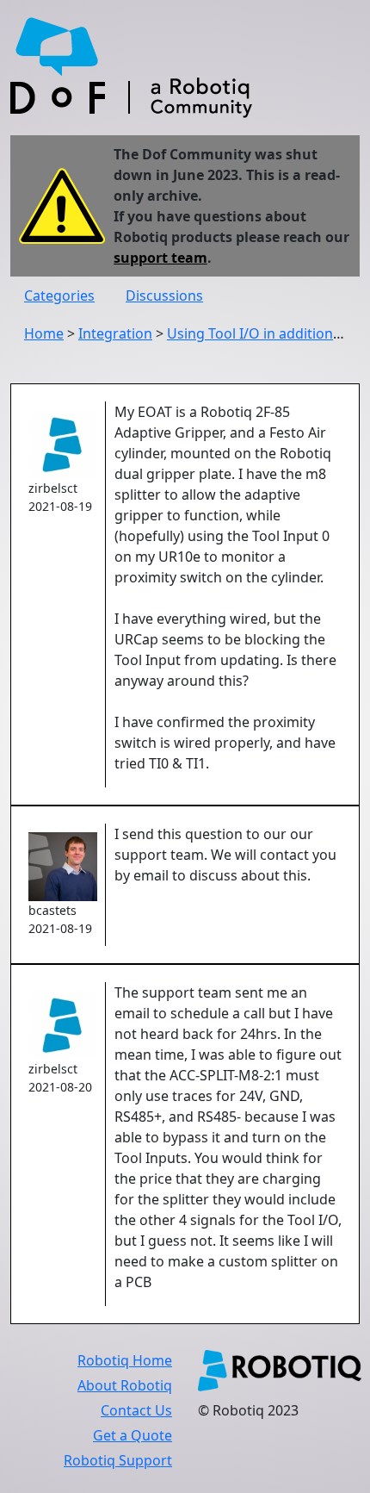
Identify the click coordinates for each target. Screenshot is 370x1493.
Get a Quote (132, 1435)
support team (160, 257)
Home (44, 333)
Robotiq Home (124, 1360)
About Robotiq (124, 1385)
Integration (115, 333)
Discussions (164, 295)
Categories (59, 295)
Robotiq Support (118, 1460)
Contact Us (136, 1410)
